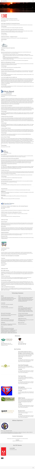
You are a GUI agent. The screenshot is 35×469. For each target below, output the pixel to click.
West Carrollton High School (22, 343)
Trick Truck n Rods (22, 376)
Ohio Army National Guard (8, 432)
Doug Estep (5, 1)
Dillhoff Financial (21, 398)
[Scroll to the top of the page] (2, 458)
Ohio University (3, 343)
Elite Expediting (21, 387)
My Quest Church (21, 410)
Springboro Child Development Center (25, 353)
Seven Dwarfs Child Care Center (24, 351)
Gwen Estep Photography (23, 365)
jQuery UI (27, 138)
